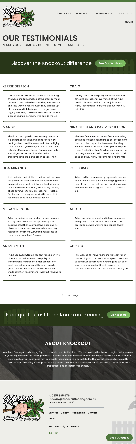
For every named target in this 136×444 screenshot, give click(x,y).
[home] (19, 26)
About (129, 22)
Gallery (81, 13)
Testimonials (103, 13)
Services (63, 13)
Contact (125, 13)
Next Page (72, 295)
